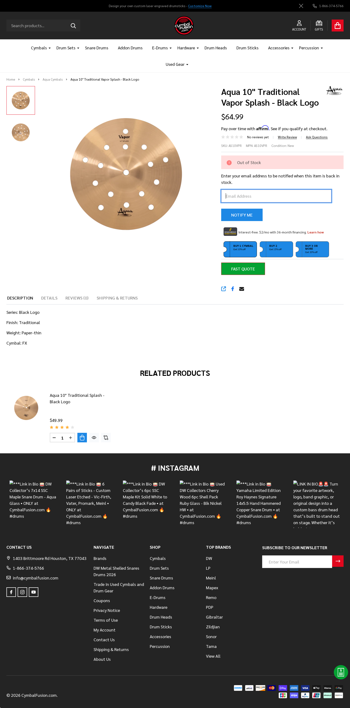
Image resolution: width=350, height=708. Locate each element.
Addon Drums (130, 47)
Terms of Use (106, 620)
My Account (104, 629)
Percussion (309, 47)
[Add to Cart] (82, 437)
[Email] (241, 288)
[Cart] (338, 25)
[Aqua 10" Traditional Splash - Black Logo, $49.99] (26, 408)
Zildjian (213, 626)
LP (208, 568)
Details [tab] (49, 297)
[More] (48, 47)
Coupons (102, 600)
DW (209, 558)
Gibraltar (214, 617)
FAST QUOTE (243, 268)
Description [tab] (20, 297)
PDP (209, 607)
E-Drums (160, 47)
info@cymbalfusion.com (35, 577)
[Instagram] (22, 592)
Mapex (212, 587)
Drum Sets (65, 47)
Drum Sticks (247, 47)
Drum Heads (216, 47)
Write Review (287, 137)
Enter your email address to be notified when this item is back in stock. (280, 179)
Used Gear (175, 64)
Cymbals (39, 47)
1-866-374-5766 (28, 568)
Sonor (211, 636)
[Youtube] (33, 592)
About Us (102, 659)
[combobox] (43, 25)
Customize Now (200, 6)
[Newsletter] (338, 561)
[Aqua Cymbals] (333, 90)
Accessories (279, 47)
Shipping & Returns (111, 649)
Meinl (211, 577)
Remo (211, 597)
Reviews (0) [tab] (77, 297)
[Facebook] (232, 288)
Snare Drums (96, 47)
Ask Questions (317, 137)
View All (213, 656)
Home (10, 79)
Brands (100, 558)
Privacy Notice (107, 610)
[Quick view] (94, 437)
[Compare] (106, 437)
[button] (240, 249)
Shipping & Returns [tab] (117, 297)
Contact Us (104, 639)
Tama (211, 646)
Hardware (186, 47)
